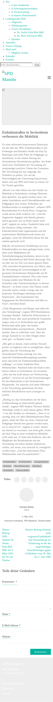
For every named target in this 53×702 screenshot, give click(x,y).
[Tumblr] (31, 480)
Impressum (7, 688)
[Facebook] (17, 480)
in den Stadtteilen (20, 5)
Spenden (15, 39)
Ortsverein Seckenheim (13, 521)
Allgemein (16, 22)
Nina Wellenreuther (21, 466)
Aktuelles (10, 42)
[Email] (45, 480)
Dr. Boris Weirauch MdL (30, 35)
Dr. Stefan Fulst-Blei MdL (30, 32)
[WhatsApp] (38, 480)
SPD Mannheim (30, 521)
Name (6, 614)
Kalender (10, 56)
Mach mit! (11, 49)
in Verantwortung (20, 11)
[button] (49, 78)
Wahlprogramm (19, 25)
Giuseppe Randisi (41, 462)
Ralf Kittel (37, 466)
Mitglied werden (19, 52)
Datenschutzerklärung (13, 683)
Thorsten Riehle (22, 470)
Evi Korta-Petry (25, 462)
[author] (27, 495)
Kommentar (9, 581)
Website (6, 636)
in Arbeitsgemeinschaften (24, 8)
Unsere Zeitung (13, 46)
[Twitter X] (24, 480)
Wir (7, 1)
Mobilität (7, 466)
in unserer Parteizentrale (23, 15)
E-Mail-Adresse (11, 625)
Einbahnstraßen (10, 462)
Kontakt (10, 59)
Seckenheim (8, 470)
